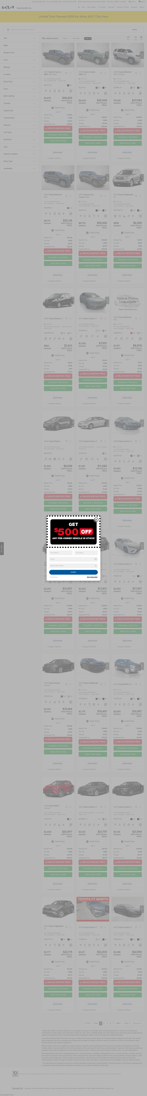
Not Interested (92, 577)
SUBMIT (73, 572)
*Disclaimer (54, 577)
